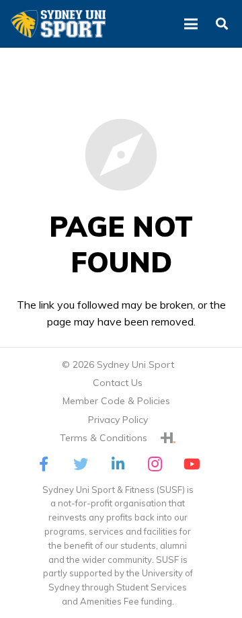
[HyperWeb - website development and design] (168, 437)
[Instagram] (154, 464)
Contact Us (118, 383)
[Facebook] (44, 464)
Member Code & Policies (118, 401)
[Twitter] (81, 464)
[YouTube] (191, 464)
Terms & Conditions (103, 438)
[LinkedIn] (117, 464)
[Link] (58, 24)
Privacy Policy (118, 420)
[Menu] (190, 24)
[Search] (221, 24)
